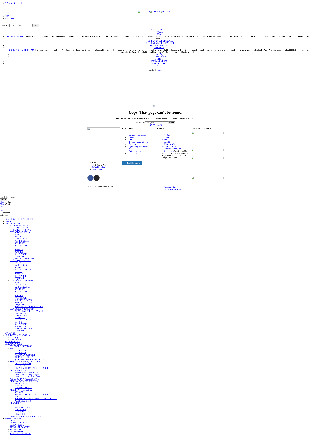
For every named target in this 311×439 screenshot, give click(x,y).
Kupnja (132, 137)
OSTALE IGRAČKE (23, 364)
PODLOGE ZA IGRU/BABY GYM (24, 379)
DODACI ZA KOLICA (24, 357)
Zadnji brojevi (169, 151)
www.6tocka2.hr (98, 169)
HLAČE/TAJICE (21, 285)
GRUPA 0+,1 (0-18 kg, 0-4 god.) (27, 375)
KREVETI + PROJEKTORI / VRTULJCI (31, 394)
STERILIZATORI (22, 412)
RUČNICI (19, 252)
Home (160, 70)
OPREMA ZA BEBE (159, 61)
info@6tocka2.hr (98, 167)
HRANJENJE (15, 403)
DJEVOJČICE (160, 56)
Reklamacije (133, 144)
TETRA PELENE (17, 425)
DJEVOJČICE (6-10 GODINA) (22, 309)
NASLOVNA (158, 30)
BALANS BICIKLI (22, 383)
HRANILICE (20, 414)
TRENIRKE (19, 256)
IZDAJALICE (20, 410)
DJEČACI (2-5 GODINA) (20, 232)
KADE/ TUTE (15, 429)
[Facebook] (90, 178)
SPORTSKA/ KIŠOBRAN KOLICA (29, 359)
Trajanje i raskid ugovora (138, 142)
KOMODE (19, 392)
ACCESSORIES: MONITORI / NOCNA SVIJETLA (36, 399)
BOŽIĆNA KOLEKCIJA (20, 226)
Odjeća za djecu (170, 146)
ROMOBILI (19, 385)
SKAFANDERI (21, 254)
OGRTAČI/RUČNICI (18, 423)
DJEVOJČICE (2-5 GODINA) (22, 280)
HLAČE (18, 237)
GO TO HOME (155, 125)
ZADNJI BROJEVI (12, 342)
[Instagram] (97, 178)
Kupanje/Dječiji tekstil (172, 149)
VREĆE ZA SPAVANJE (24, 258)
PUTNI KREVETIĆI (23, 401)
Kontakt (160, 34)
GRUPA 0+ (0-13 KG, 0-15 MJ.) (27, 372)
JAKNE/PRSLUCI (22, 239)
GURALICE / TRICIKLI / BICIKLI (24, 381)
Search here (4, 25)
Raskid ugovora (132, 163)
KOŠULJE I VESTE (23, 245)
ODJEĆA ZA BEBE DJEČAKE (160, 41)
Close (2, 202)
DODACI (18, 405)
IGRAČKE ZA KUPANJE (20, 434)
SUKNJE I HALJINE (23, 300)
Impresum (133, 153)
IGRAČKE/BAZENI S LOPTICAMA (25, 361)
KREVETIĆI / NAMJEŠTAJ (21, 390)
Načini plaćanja (135, 151)
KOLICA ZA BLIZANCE (25, 355)
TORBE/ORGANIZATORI (21, 346)
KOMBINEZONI (22, 241)
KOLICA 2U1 (20, 350)
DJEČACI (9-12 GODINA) (20, 230)
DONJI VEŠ (159, 48)
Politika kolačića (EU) (172, 189)
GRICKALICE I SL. (23, 407)
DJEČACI (160, 54)
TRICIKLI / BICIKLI (23, 388)
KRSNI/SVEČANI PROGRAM (21, 50)
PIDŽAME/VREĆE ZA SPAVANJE (29, 307)
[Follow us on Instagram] (2, 10)
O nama (160, 32)
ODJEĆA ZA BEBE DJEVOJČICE (160, 43)
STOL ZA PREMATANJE (20, 427)
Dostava (132, 140)
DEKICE (13, 421)
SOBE (17, 396)
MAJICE (18, 247)
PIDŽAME (19, 250)
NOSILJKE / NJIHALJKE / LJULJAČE (26, 416)
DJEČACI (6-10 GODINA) (20, 261)
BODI (17, 234)
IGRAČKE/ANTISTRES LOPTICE (19, 219)
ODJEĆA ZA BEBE (15, 36)
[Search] (6, 21)
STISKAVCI (20, 366)
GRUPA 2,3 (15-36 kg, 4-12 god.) (28, 377)
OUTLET (159, 59)
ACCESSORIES (16, 431)
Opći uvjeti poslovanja (137, 135)
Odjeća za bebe (169, 144)
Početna (167, 135)
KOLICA (13, 348)
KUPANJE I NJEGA (159, 63)
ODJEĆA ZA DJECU (159, 45)
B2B (159, 66)
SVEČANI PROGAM (23, 302)
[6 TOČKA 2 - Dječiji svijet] (155, 12)
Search (35, 25)
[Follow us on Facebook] (0, 10)
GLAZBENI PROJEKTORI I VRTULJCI (31, 368)
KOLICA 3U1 (20, 353)
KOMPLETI (20, 243)
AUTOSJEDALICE (18, 370)
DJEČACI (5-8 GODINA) (20, 228)
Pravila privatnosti (170, 187)
